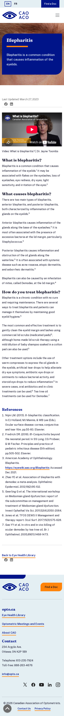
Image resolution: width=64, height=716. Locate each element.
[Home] (15, 15)
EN (8, 3)
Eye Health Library (13, 615)
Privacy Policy (43, 708)
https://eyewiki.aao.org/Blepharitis (27, 467)
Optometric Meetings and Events (23, 624)
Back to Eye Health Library (18, 555)
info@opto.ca (10, 674)
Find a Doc (50, 3)
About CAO (9, 632)
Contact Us (24, 708)
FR (15, 3)
